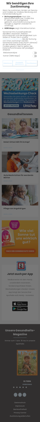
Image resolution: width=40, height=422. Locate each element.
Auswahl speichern (19, 63)
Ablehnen (7, 63)
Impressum (20, 70)
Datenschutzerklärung (12, 39)
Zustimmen (32, 63)
